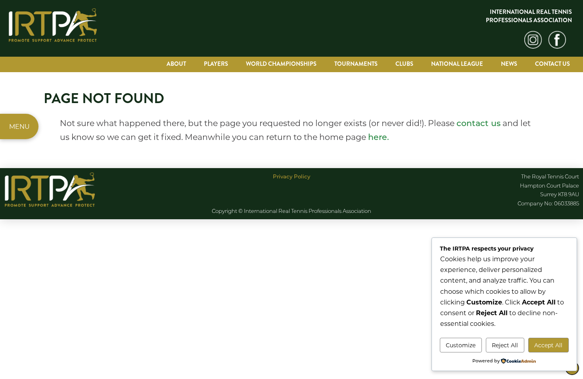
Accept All (548, 345)
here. (378, 136)
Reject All (505, 345)
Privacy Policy (291, 176)
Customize (461, 345)
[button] (19, 127)
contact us (478, 122)
